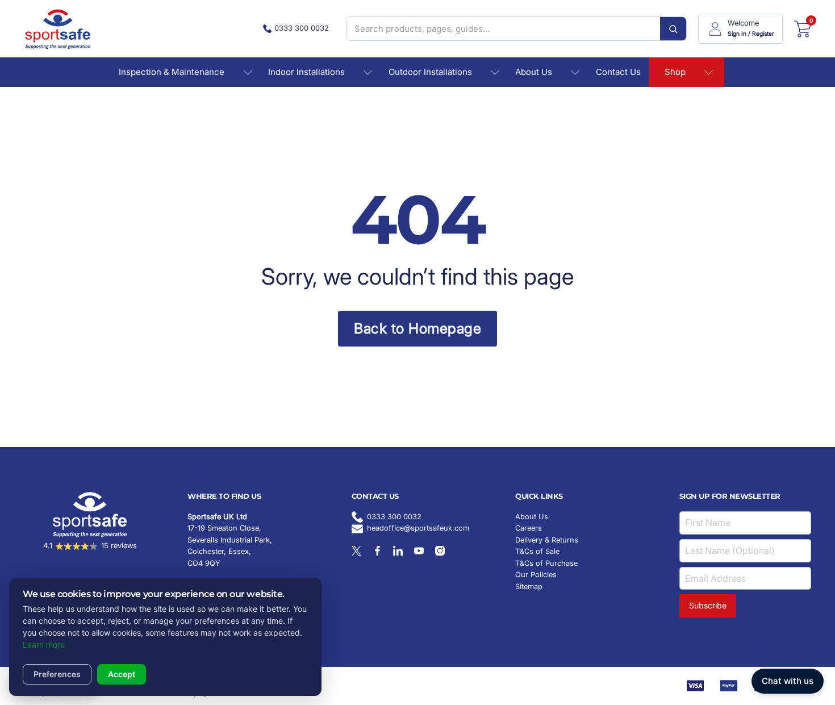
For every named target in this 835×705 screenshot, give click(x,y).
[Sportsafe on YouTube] (419, 551)
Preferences (57, 674)
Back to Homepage (417, 328)
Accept (121, 674)
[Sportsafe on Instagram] (440, 551)
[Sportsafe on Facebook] (377, 551)
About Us (533, 71)
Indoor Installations (306, 71)
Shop (675, 71)
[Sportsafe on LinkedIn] (398, 551)
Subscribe (708, 605)
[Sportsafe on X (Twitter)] (356, 551)
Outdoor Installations (430, 71)
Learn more (44, 644)
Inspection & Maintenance (171, 71)
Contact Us (618, 71)
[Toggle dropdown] (248, 72)
